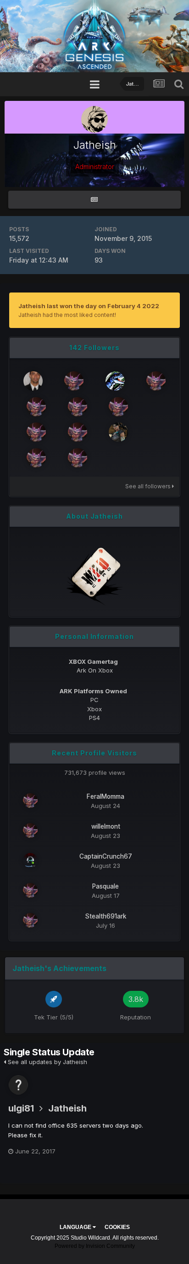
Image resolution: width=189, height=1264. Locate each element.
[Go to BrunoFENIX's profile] (33, 381)
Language (76, 1227)
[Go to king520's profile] (77, 407)
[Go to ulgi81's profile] (18, 1085)
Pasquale (105, 886)
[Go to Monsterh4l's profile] (36, 432)
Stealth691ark (106, 916)
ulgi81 (21, 1108)
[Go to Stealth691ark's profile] (36, 458)
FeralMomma (105, 796)
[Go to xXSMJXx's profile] (118, 432)
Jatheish (67, 1108)
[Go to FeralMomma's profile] (30, 800)
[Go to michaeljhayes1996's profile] (77, 432)
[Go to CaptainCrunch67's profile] (30, 860)
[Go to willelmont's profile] (30, 830)
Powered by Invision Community (95, 1246)
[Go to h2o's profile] (115, 381)
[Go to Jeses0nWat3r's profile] (156, 381)
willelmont (105, 826)
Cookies (117, 1227)
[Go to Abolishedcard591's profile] (74, 381)
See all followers (148, 486)
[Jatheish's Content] (94, 200)
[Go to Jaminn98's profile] (77, 458)
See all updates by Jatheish (46, 1061)
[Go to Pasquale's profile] (30, 890)
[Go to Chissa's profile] (36, 407)
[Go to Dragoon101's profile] (118, 407)
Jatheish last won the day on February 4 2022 (88, 306)
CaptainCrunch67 (105, 856)
